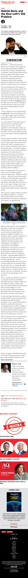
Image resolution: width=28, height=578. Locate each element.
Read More (14, 524)
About (14, 541)
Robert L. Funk (7, 26)
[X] (10, 60)
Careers (14, 546)
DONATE (22, 2)
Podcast (14, 537)
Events (14, 555)
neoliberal (18, 100)
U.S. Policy (14, 552)
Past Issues (14, 527)
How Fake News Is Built (6, 436)
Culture (14, 558)
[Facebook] (7, 60)
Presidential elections (16, 396)
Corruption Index (14, 553)
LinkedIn (20, 384)
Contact (14, 544)
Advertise (14, 543)
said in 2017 (6, 113)
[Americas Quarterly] (8, 2)
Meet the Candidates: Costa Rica (10, 459)
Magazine (14, 547)
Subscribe (9, 531)
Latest (14, 550)
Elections (14, 549)
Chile (3, 8)
